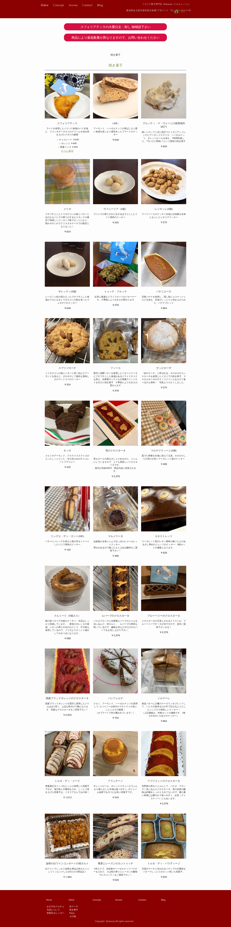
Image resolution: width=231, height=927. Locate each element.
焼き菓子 (73, 909)
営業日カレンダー (55, 913)
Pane (71, 913)
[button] (115, 26)
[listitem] (67, 139)
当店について (53, 909)
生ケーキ (73, 906)
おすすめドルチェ (55, 906)
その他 (72, 916)
